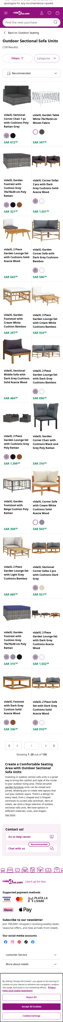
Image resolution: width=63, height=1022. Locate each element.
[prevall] (9, 746)
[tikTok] (26, 942)
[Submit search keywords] (55, 22)
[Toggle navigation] (6, 13)
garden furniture (14, 787)
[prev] (17, 746)
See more (10, 815)
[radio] (6, 135)
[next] (46, 746)
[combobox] (31, 22)
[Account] (41, 13)
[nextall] (54, 746)
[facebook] (5, 942)
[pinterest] (19, 942)
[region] (31, 997)
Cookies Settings (31, 1015)
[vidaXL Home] (21, 13)
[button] (31, 955)
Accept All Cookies (31, 1006)
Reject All (31, 997)
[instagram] (12, 942)
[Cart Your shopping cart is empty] (57, 13)
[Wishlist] (49, 13)
